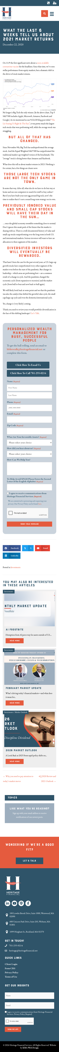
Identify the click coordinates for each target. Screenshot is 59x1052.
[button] (7, 903)
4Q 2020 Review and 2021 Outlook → (47, 777)
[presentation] (28, 513)
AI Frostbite (14, 629)
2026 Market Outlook (21, 750)
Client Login (11, 964)
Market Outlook (21, 712)
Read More (17, 641)
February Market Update (23, 688)
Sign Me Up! (13, 1029)
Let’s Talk (35, 313)
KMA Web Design (31, 1047)
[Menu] (52, 14)
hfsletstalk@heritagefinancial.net (24, 349)
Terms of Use (11, 976)
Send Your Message (29, 524)
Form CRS (10, 968)
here (39, 504)
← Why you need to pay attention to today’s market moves (18, 777)
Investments (15, 567)
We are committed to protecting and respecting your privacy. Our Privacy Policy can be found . (27, 502)
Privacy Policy (11, 972)
